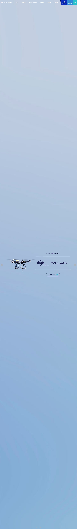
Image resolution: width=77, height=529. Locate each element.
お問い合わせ (70, 3)
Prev (2, 265)
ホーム (17, 2)
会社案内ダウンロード (64, 3)
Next (75, 265)
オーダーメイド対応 (33, 2)
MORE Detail (52, 274)
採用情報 (56, 2)
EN (60, 3)
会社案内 (42, 2)
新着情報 (49, 2)
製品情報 (23, 2)
